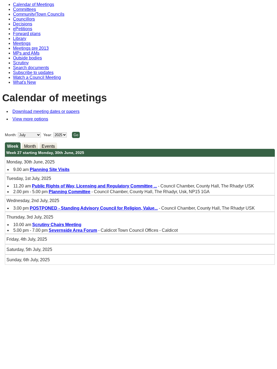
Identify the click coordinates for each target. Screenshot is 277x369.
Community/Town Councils (38, 14)
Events (48, 146)
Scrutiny (21, 63)
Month (30, 146)
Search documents (31, 67)
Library (19, 38)
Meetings (22, 43)
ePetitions (22, 28)
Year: (48, 135)
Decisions (22, 24)
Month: (11, 135)
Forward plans (27, 33)
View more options (30, 119)
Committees (24, 9)
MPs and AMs (26, 53)
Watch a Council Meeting (37, 77)
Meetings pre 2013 (31, 48)
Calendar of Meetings (33, 4)
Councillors (24, 19)
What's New (24, 82)
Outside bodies (27, 58)
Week (12, 146)
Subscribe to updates (33, 72)
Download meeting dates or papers (46, 111)
